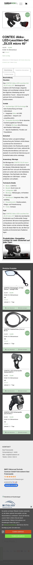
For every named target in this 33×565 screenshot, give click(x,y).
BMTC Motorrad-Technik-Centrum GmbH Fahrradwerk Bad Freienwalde (16, 471)
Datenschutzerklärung (10, 525)
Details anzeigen (23, 308)
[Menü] (20, 3)
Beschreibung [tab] (8, 70)
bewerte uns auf (10, 485)
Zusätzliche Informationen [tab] (22, 70)
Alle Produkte (21, 60)
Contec (15, 62)
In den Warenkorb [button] (10, 308)
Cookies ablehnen (18, 531)
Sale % (8, 62)
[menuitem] (16, 3)
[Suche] (16, 3)
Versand (7, 52)
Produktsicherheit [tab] (8, 74)
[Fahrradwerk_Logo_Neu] (13, 3)
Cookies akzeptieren (18, 536)
